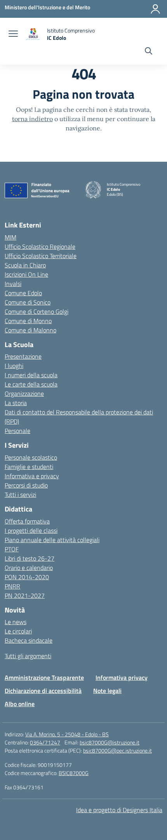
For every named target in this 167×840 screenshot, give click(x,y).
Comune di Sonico (27, 302)
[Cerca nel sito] (149, 52)
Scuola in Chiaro (25, 265)
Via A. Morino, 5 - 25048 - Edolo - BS (67, 734)
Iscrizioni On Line (26, 274)
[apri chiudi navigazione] (13, 34)
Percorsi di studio (26, 485)
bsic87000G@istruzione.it (109, 742)
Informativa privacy (122, 677)
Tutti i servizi (20, 494)
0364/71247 (45, 742)
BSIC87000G (74, 773)
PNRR (12, 586)
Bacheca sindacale (28, 640)
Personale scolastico (31, 457)
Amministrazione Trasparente (44, 677)
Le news (15, 621)
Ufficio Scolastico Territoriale (41, 255)
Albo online (20, 703)
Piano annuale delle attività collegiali (52, 539)
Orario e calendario (29, 567)
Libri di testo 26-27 (29, 558)
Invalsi (13, 283)
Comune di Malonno (30, 330)
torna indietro (32, 119)
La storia (16, 402)
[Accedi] (155, 9)
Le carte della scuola (31, 384)
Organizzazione (24, 393)
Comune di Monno (28, 320)
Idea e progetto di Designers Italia (119, 809)
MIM (10, 237)
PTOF (12, 549)
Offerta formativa (27, 521)
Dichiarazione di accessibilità (43, 690)
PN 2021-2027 (25, 595)
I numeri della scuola (31, 375)
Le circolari (18, 631)
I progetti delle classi (31, 530)
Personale (17, 430)
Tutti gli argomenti (28, 655)
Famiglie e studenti (29, 466)
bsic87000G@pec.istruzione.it (117, 750)
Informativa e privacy (32, 476)
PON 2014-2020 (27, 577)
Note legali (107, 690)
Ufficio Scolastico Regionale (40, 246)
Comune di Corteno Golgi (36, 311)
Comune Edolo (23, 293)
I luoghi (14, 365)
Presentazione (23, 356)
